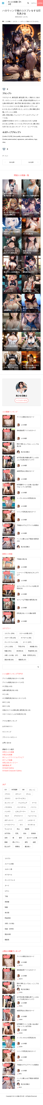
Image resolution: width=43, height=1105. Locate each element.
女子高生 (7, 833)
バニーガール (21, 807)
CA (6, 789)
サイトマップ (6, 732)
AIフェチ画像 (7, 760)
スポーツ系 (10, 638)
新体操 (33, 833)
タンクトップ (9, 803)
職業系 (22, 659)
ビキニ (9, 646)
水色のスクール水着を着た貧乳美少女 (14, 710)
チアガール (26, 638)
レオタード (31, 820)
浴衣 (6, 838)
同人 (18, 829)
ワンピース (8, 829)
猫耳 (20, 838)
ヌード (27, 642)
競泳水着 (9, 659)
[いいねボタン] (4, 89)
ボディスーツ (9, 820)
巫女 (24, 833)
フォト (6, 156)
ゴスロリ (7, 798)
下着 (21, 646)
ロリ (3, 694)
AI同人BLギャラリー (10, 763)
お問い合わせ (6, 743)
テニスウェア (22, 803)
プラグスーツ (18, 816)
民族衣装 (32, 651)
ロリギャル (31, 824)
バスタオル (8, 807)
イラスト (7, 794)
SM (23, 789)
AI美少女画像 (7, 755)
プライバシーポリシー (9, 737)
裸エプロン (16, 842)
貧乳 (26, 842)
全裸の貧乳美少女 (8, 690)
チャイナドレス (11, 642)
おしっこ (32, 789)
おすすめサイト (7, 726)
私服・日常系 (29, 655)
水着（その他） (11, 655)
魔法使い (28, 846)
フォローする (22, 400)
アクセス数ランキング (9, 721)
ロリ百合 (5, 686)
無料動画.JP (6, 765)
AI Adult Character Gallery (12, 771)
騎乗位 (17, 846)
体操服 (33, 646)
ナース (34, 803)
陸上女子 (7, 846)
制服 (8, 651)
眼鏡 (6, 842)
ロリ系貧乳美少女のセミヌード (12, 698)
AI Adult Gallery (8, 768)
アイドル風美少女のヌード (11, 678)
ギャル (28, 794)
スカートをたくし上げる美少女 (12, 714)
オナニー (18, 794)
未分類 (19, 651)
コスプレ (25, 17)
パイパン (34, 807)
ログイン (33, 3)
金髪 (34, 842)
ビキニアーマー (20, 811)
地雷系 (27, 829)
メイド (20, 820)
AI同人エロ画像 (8, 752)
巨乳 (16, 833)
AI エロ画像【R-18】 (15, 3)
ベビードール (32, 816)
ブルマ (7, 816)
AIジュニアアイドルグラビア (13, 757)
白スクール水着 (32, 838)
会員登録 (39, 3)
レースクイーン (10, 824)
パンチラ (7, 811)
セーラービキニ (20, 798)
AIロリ (4, 702)
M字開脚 (14, 789)
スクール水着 (25, 633)
